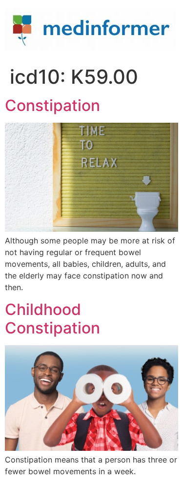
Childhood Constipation (52, 318)
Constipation (52, 105)
